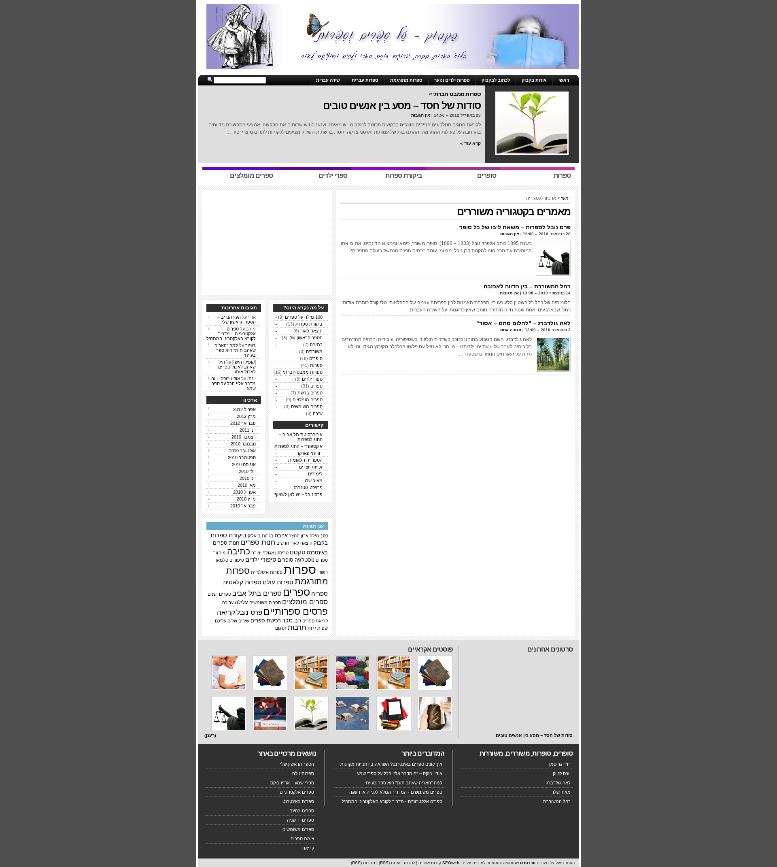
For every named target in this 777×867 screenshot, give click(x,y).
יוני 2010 (248, 478)
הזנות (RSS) (389, 863)
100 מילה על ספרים (304, 317)
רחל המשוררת (557, 801)
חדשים (282, 543)
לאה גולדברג (558, 782)
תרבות (297, 627)
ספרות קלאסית (242, 582)
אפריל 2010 (244, 492)
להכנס (409, 863)
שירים (243, 620)
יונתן (251, 378)
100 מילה (319, 535)
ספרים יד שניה (300, 820)
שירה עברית (328, 80)
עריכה (228, 602)
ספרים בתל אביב (257, 593)
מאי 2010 (247, 485)
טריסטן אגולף (276, 552)
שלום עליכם (226, 620)
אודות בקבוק (534, 80)
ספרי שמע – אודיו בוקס (292, 782)
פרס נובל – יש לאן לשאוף (298, 494)
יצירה (256, 552)
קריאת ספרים (315, 620)
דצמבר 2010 (243, 437)
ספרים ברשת (310, 392)
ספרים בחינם (301, 810)
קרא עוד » (470, 143)
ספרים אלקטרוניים (297, 792)
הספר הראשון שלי (306, 337)
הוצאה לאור (311, 330)
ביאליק (254, 535)
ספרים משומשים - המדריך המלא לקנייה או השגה (395, 792)
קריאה (226, 612)
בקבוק (321, 543)
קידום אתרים (429, 863)
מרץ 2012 (246, 416)
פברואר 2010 (243, 505)
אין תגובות (420, 115)
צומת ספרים (302, 838)
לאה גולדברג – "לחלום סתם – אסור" (523, 323)
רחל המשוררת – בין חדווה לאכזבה (527, 286)
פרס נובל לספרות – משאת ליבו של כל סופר (515, 227)
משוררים (314, 351)
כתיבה (316, 344)
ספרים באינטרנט (298, 801)
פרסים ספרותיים (295, 611)
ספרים (316, 385)
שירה (318, 413)
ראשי (563, 80)
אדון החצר (298, 535)
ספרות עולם (278, 582)
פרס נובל (249, 612)
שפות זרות (318, 628)
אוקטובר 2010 (242, 450)
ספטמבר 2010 (242, 457)
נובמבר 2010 (243, 443)
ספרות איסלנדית (266, 572)
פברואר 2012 (243, 423)
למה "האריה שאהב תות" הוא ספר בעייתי (235, 350)
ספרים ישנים (219, 594)
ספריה (319, 593)
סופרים (316, 358)
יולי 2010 (247, 471)
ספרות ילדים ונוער (452, 80)
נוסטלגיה (304, 560)
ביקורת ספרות (309, 324)
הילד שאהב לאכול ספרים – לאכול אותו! (235, 367)
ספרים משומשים (307, 406)
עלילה (241, 602)
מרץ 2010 (246, 498)
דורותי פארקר (310, 453)
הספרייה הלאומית (305, 460)
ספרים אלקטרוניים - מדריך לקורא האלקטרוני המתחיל (392, 801)
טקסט (298, 552)
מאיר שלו (314, 480)
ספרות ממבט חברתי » (455, 94)
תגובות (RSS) (363, 863)
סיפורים (236, 560)
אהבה (281, 536)
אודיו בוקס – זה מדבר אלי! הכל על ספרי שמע (233, 383)
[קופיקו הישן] (244, 362)
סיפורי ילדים (260, 559)
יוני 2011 (248, 430)
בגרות (268, 535)
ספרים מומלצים (308, 399)
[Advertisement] (388, 72)
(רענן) (210, 735)
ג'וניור (250, 345)
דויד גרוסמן (560, 764)
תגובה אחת (510, 330)
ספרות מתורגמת (406, 80)
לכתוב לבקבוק (496, 80)
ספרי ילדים (312, 379)
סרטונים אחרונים (550, 649)
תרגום (281, 628)
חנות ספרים (258, 542)
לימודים (315, 473)
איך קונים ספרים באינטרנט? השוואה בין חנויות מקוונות (391, 764)
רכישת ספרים (266, 621)
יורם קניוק (562, 773)
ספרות (316, 365)
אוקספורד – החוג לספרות (298, 446)
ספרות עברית (365, 80)
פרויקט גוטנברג (308, 487)
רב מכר (291, 620)
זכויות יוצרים (311, 466)
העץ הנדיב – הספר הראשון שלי (236, 319)
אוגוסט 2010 (244, 464)
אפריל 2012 (244, 409)
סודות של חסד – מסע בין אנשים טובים (402, 105)
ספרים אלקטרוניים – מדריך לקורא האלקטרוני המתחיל (231, 333)
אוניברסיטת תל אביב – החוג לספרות (301, 437)
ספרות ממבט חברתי (303, 372)
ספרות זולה (303, 773)
